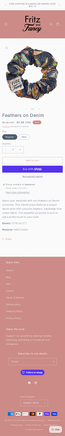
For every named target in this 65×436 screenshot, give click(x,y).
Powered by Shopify (36, 420)
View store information (17, 192)
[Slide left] (26, 109)
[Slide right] (39, 109)
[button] (6, 24)
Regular (9, 137)
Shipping (5, 126)
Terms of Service (15, 297)
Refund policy (13, 304)
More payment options (32, 176)
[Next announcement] (59, 5)
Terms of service (33, 425)
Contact (10, 291)
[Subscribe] (53, 361)
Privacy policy (16, 425)
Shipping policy (51, 425)
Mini (24, 137)
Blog (8, 277)
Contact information (34, 429)
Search (10, 270)
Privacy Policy (13, 318)
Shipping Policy (14, 311)
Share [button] (8, 239)
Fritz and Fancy (19, 420)
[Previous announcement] (5, 5)
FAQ (8, 284)
